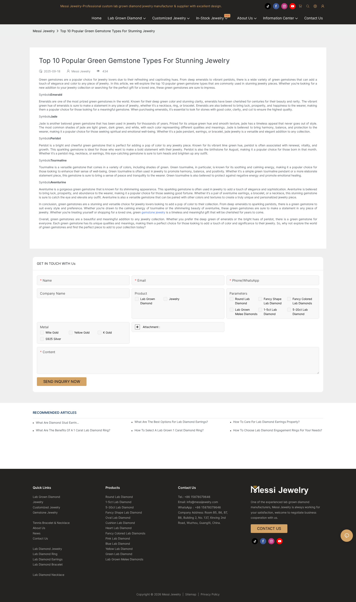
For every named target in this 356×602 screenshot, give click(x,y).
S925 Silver (53, 339)
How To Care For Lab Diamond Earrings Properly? (266, 421)
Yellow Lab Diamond (119, 548)
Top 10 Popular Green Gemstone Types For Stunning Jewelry (107, 31)
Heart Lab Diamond (118, 528)
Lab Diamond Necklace (48, 574)
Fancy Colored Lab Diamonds (125, 533)
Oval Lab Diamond (117, 517)
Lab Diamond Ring (45, 554)
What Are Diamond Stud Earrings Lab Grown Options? (57, 422)
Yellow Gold (82, 332)
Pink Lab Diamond (117, 538)
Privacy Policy (210, 594)
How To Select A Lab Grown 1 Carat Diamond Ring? (169, 430)
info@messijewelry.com (202, 502)
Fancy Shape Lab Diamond (123, 512)
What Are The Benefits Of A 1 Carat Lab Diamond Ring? (73, 430)
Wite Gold (52, 332)
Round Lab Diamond (119, 497)
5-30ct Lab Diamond (119, 507)
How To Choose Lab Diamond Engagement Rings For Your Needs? (277, 430)
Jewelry (174, 299)
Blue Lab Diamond (117, 543)
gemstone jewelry (153, 212)
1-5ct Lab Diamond (118, 502)
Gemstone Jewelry (45, 512)
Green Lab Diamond (118, 554)
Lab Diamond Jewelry (47, 548)
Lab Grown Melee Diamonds (124, 559)
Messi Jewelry (44, 31)
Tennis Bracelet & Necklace (51, 522)
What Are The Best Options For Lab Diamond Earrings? (171, 421)
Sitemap (190, 594)
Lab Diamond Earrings (47, 559)
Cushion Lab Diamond (120, 522)
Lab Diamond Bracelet (48, 564)
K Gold (107, 332)
